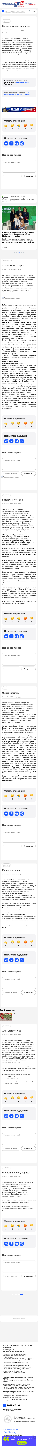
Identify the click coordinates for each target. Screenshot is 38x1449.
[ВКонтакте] (6, 143)
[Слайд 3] (19, 252)
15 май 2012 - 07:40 (7, 696)
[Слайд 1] (14, 252)
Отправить (28, 176)
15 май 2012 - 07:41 (7, 503)
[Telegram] (17, 143)
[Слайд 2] (16, 252)
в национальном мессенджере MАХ (18, 93)
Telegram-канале (22, 82)
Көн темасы (6, 260)
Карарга (21, 1443)
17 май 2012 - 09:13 (7, 269)
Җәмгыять (6, 21)
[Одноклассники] (11, 143)
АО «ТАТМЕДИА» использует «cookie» (10, 1433)
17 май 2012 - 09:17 (7, 30)
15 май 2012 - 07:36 (7, 1176)
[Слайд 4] (21, 252)
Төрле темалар (19, 1319)
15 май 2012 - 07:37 (7, 874)
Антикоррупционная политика (10, 1430)
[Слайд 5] (23, 252)
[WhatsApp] (22, 143)
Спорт (5, 688)
